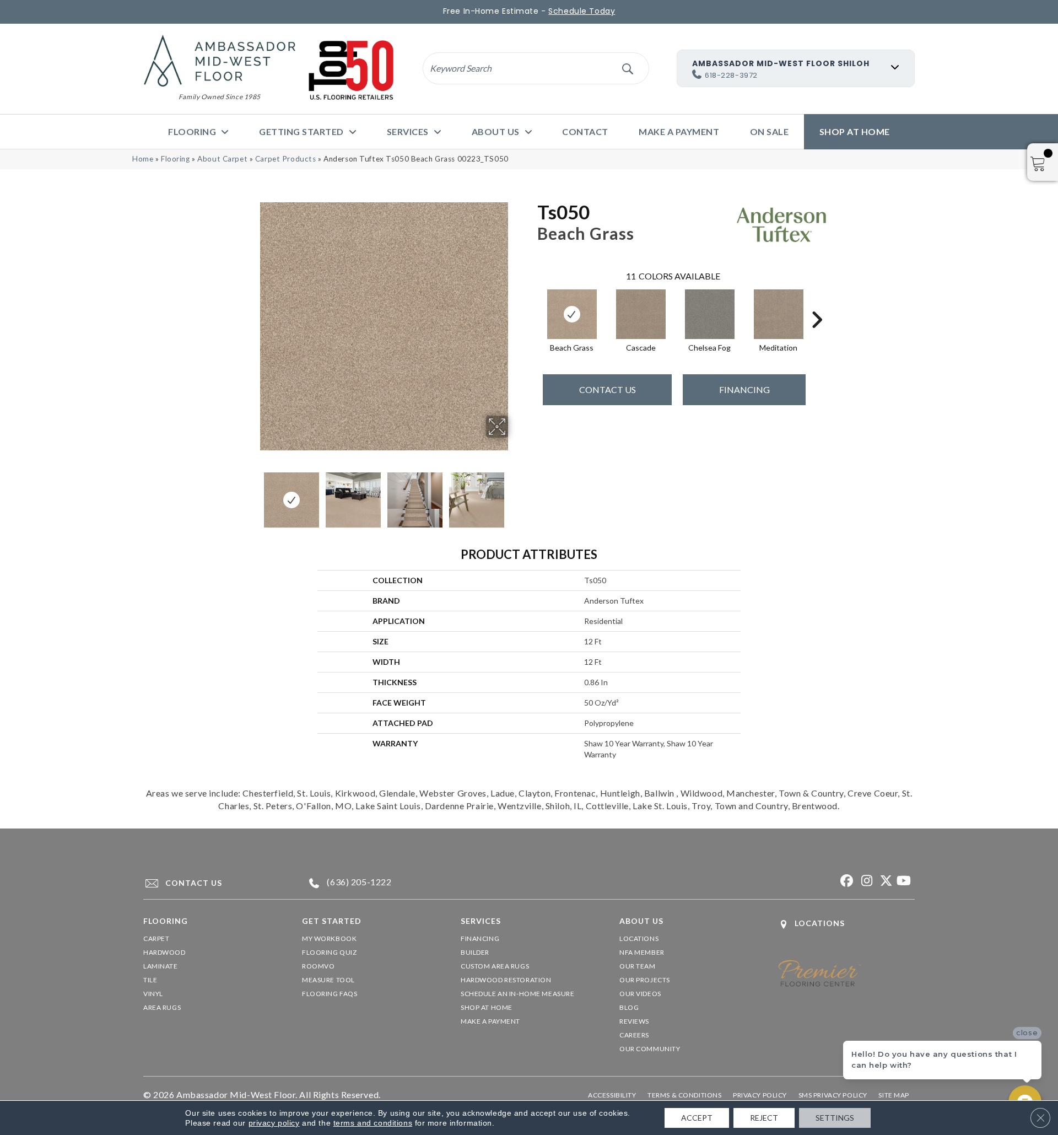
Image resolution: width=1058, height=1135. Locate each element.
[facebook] (846, 881)
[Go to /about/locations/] (846, 924)
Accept (696, 1117)
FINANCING (744, 389)
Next (515, 494)
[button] (627, 68)
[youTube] (903, 881)
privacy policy (274, 1122)
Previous (252, 494)
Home (142, 158)
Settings (835, 1117)
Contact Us (607, 389)
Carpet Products (285, 158)
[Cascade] (640, 314)
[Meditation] (778, 314)
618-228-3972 (731, 75)
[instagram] (865, 881)
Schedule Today (581, 11)
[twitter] (884, 881)
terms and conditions (372, 1122)
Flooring (175, 158)
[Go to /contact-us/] (212, 883)
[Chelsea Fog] (709, 314)
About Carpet (222, 158)
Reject (764, 1117)
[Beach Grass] (572, 314)
